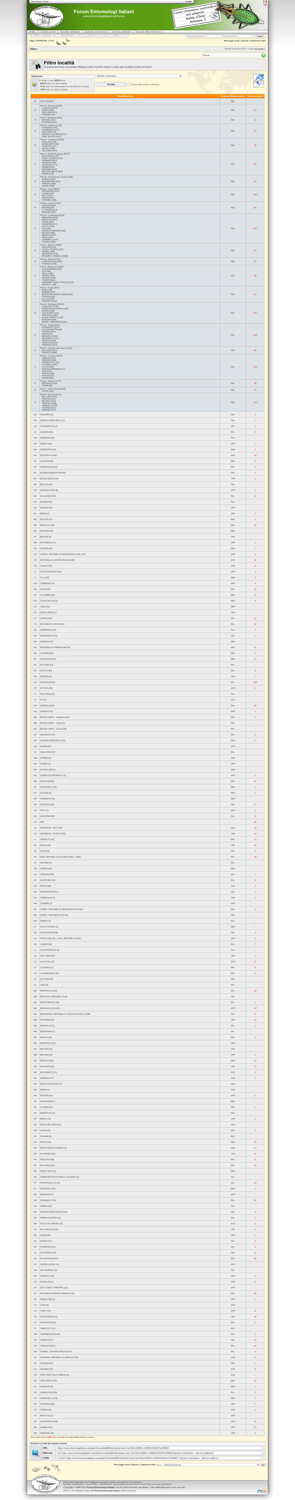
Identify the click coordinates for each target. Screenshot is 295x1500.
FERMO (45, 251)
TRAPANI (46, 345)
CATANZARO (48, 130)
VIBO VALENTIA (49, 136)
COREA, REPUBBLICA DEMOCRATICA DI (59, 909)
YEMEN (43, 1410)
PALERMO (47, 338)
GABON (44, 711)
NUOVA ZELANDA (48, 1124)
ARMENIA (44, 438)
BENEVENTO (48, 144)
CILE (42, 577)
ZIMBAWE (45, 1433)
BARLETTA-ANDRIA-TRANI (54, 294)
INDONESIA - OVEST (50, 833)
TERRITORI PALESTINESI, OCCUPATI (58, 1177)
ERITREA (44, 676)
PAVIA (45, 237)
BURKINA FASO (47, 490)
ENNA (44, 334)
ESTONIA (44, 665)
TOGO (43, 1311)
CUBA (43, 606)
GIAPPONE (45, 880)
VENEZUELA (46, 1398)
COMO (45, 222)
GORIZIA (46, 179)
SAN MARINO (46, 1270)
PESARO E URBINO (51, 256)
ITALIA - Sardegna (48, 304)
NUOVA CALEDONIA (49, 1084)
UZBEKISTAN (46, 1392)
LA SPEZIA (47, 210)
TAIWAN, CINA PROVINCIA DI (54, 1351)
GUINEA (44, 764)
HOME (32, 32)
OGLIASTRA (48, 313)
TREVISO (46, 403)
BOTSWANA (46, 542)
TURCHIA (44, 1346)
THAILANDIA (46, 1317)
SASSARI (46, 320)
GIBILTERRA (46, 752)
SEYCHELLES (47, 1229)
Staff (105, 1491)
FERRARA (46, 160)
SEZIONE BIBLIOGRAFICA (148, 32)
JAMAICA (44, 868)
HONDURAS (46, 799)
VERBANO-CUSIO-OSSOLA (55, 282)
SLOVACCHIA (46, 1258)
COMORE (44, 903)
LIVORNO (46, 364)
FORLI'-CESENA (49, 158)
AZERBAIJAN (46, 467)
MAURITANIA (46, 1031)
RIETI (44, 195)
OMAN (43, 1130)
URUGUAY (45, 1386)
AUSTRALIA (45, 455)
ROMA (45, 198)
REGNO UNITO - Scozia (51, 729)
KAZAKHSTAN (47, 932)
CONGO (44, 566)
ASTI (44, 271)
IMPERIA (46, 208)
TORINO (46, 280)
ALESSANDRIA (49, 269)
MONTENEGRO (47, 1002)
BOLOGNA (47, 156)
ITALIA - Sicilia (46, 325)
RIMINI (45, 174)
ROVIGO (46, 401)
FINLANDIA (45, 694)
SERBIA (44, 1206)
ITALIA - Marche (47, 245)
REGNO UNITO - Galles (51, 723)
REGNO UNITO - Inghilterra (52, 717)
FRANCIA (44, 705)
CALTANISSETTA (50, 329)
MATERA (46, 120)
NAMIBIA (44, 1078)
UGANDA (44, 1369)
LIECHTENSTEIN (48, 950)
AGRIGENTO (48, 327)
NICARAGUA (46, 1101)
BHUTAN (44, 537)
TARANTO (46, 301)
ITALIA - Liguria (47, 203)
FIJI (42, 700)
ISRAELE (44, 839)
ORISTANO (47, 315)
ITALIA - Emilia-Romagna (51, 154)
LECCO (45, 226)
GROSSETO (48, 362)
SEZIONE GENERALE (70, 32)
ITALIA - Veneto (47, 394)
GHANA (43, 746)
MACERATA (47, 254)
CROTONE (47, 132)
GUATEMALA (46, 787)
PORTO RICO (46, 1171)
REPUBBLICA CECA (49, 624)
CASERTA (46, 146)
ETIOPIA (44, 688)
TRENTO (46, 352)
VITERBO (46, 200)
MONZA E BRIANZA (51, 231)
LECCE (45, 299)
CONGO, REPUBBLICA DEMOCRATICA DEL (60, 554)
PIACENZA (47, 165)
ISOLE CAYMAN (47, 927)
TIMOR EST (45, 1328)
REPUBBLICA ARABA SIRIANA (54, 1293)
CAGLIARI (47, 306)
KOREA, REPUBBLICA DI (52, 915)
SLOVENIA (45, 1253)
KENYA (43, 886)
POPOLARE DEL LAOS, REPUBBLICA (58, 938)
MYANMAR (45, 1020)
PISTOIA (46, 375)
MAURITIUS (45, 1043)
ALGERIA (44, 653)
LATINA (45, 193)
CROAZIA (44, 804)
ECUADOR (45, 659)
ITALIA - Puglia (47, 288)
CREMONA (47, 224)
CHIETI (45, 110)
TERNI (45, 385)
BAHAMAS (45, 531)
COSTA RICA (46, 601)
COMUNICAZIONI (47, 32)
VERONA (46, 410)
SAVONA (46, 212)
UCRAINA (44, 1363)
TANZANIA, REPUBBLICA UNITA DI (56, 1357)
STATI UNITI (45, 1381)
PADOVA (46, 399)
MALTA (43, 1037)
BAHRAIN (44, 502)
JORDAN (44, 874)
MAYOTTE (45, 1416)
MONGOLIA (45, 1026)
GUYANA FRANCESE (50, 740)
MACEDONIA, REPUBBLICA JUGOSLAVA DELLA (63, 1014)
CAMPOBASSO (49, 261)
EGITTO (44, 671)
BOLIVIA (44, 519)
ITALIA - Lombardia (49, 215)
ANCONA (46, 247)
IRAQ (42, 851)
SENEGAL (45, 1276)
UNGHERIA (45, 816)
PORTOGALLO (47, 1183)
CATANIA (46, 332)
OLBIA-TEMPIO (49, 317)
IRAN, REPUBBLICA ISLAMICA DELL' (57, 857)
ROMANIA (44, 1200)
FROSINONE (48, 191)
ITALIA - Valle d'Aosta (50, 389)
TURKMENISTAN (48, 1334)
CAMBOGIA (45, 898)
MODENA (46, 163)
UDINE (45, 186)
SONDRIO (46, 239)
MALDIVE (44, 1049)
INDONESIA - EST (48, 828)
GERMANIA (45, 630)
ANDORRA (45, 414)
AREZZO (46, 358)
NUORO (45, 311)
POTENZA (46, 122)
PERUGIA (46, 383)
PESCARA (47, 112)
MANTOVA (47, 235)
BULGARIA (45, 496)
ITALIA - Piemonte (48, 267)
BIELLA (45, 273)
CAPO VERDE (47, 612)
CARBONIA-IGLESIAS (52, 308)
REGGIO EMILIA (49, 171)
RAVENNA (46, 169)
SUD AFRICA (46, 1421)
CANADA (44, 548)
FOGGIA (46, 296)
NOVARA (46, 278)
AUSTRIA (44, 461)
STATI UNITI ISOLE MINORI (53, 1375)
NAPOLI (46, 148)
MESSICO (45, 1060)
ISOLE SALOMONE (49, 1223)
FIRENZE (46, 360)
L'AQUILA (46, 108)
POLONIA (44, 1165)
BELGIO (44, 484)
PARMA (45, 167)
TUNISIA (44, 1340)
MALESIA (44, 1066)
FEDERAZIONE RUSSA (51, 1212)
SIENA (45, 378)
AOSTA (45, 391)
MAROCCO (45, 991)
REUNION (44, 1194)
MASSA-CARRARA (50, 369)
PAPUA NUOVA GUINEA (51, 1148)
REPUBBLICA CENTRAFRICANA (55, 560)
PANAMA (44, 1136)
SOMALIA (44, 1282)
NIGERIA (44, 1095)
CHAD (43, 1305)
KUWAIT (44, 921)
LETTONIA (45, 979)
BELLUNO (47, 397)
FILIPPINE (45, 1154)
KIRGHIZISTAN (47, 892)
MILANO (46, 233)
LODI (44, 228)
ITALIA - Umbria (47, 381)
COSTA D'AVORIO (48, 572)
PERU (43, 1142)
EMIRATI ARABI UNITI (50, 420)
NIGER (43, 1090)
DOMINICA (45, 641)
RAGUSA (46, 340)
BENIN (43, 513)
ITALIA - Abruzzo (47, 106)
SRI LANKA (45, 956)
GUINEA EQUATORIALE (51, 775)
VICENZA (46, 408)
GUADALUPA (46, 769)
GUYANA (44, 793)
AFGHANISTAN (47, 426)
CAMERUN (45, 583)
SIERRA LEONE (47, 1264)
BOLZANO (47, 350)
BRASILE (44, 525)
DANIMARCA (46, 636)
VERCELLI (47, 284)
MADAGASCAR (47, 1008)
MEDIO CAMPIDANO (51, 322)
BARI (44, 290)
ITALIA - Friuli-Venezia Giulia (53, 177)
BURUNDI (44, 508)
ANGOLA (44, 444)
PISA (44, 371)
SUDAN (43, 1235)
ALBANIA (44, 432)
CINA (42, 589)
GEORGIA (45, 735)
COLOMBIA (45, 595)
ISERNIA (46, 264)
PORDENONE (48, 181)
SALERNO (47, 151)
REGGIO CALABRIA (51, 134)
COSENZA (47, 127)
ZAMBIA (44, 1427)
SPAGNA (44, 682)
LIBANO (44, 944)
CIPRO (43, 618)
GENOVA (46, 205)
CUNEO (45, 276)
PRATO (45, 373)
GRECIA (44, 781)
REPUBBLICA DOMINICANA (53, 647)
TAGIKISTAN (46, 1322)
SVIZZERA (45, 1247)
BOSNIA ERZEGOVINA (51, 473)
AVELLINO (47, 142)
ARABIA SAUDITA (48, 1218)
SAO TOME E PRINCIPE (51, 1287)
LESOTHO (45, 962)
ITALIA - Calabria (48, 125)
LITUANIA (44, 967)
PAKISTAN (45, 1159)
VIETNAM (44, 1404)
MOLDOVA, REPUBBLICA (52, 996)
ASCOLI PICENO (50, 249)
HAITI (42, 810)
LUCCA (45, 367)
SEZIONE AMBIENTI (121, 32)
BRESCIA (46, 220)
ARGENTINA (46, 449)
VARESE (46, 242)
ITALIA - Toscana (48, 356)
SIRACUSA (47, 343)
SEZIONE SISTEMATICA (96, 32)
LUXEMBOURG (47, 973)
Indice (33, 49)
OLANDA (44, 1107)
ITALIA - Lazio (46, 189)
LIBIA (42, 985)
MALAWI (44, 1055)
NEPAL (43, 1119)
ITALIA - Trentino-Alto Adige (53, 348)
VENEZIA (46, 405)
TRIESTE (46, 183)
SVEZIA (43, 1241)
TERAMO (46, 114)
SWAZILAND (46, 1299)
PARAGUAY (45, 1189)
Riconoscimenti (129, 1491)
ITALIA (43, 101)
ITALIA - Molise (47, 259)
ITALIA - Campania (48, 139)
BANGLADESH (47, 478)
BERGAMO (47, 217)
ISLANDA (44, 863)
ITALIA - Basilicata (48, 118)
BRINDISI (46, 292)
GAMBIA (44, 758)
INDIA (42, 845)
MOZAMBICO (46, 1072)
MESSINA (46, 336)
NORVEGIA (45, 1113)
